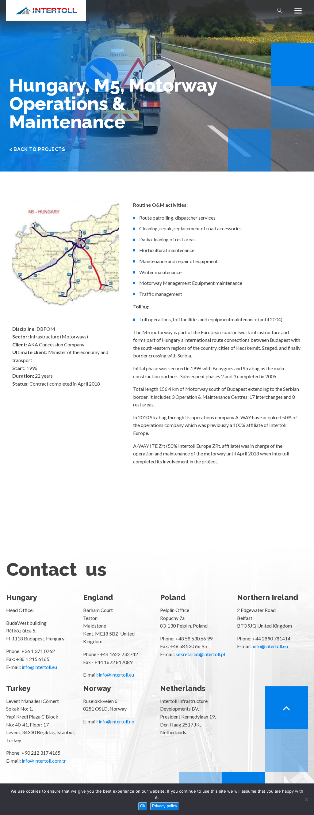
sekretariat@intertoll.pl (200, 654)
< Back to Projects (37, 149)
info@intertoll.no (116, 721)
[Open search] (279, 10)
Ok (142, 806)
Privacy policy (164, 806)
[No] (306, 799)
